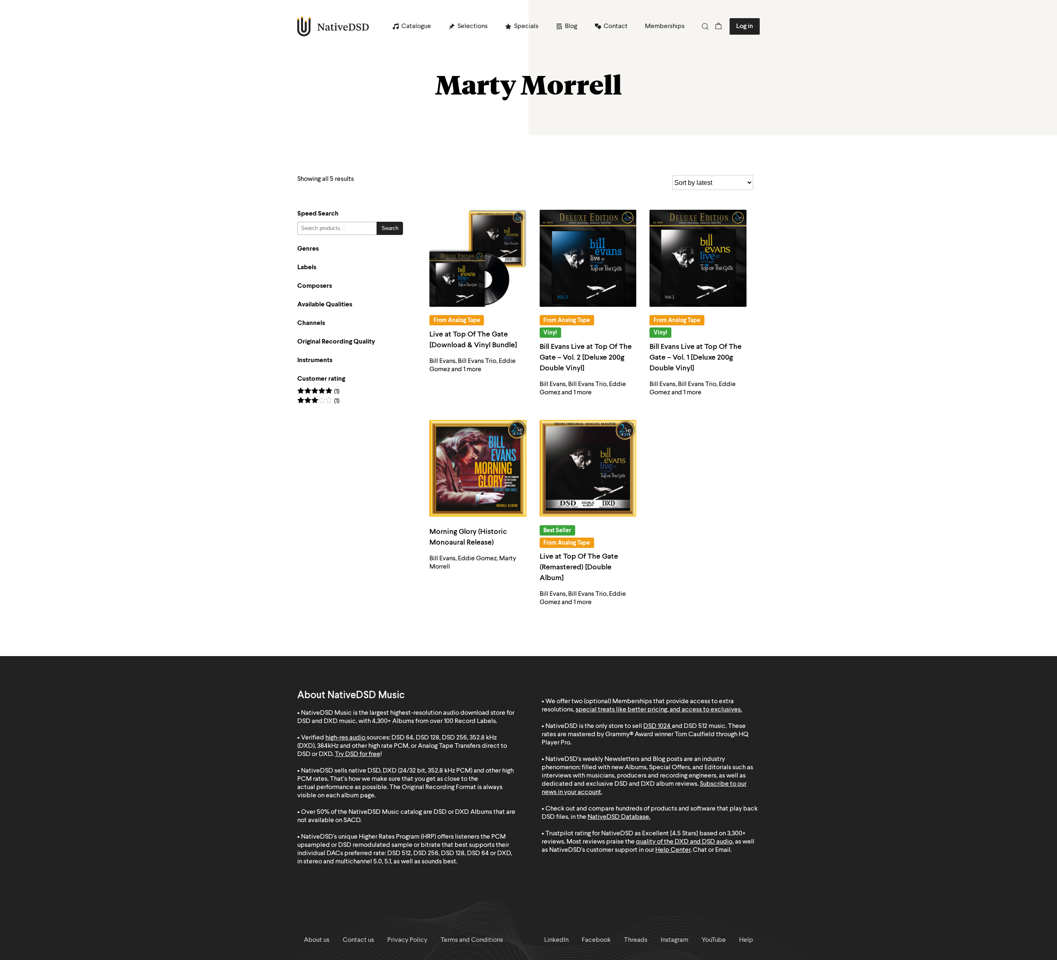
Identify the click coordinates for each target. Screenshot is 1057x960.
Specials (526, 26)
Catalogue (416, 26)
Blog (571, 26)
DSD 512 (695, 726)
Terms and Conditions (472, 940)
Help (746, 940)
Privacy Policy (407, 940)
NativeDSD (333, 26)
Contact (616, 26)
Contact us (358, 940)
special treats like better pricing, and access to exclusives (658, 709)
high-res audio (345, 738)
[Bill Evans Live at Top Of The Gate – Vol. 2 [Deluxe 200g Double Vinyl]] (588, 258)
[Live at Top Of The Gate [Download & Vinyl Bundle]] (477, 258)
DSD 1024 (657, 726)
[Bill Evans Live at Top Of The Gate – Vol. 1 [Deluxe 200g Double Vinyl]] (698, 258)
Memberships (665, 26)
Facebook (596, 940)
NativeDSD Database (618, 817)
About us (316, 940)
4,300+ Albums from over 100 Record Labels (434, 721)
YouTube (714, 940)
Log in (744, 26)
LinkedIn (556, 940)
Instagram (674, 940)
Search (390, 228)
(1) (318, 392)
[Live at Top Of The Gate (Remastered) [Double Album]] (588, 468)
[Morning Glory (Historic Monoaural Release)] (477, 468)
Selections (472, 26)
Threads (635, 940)
